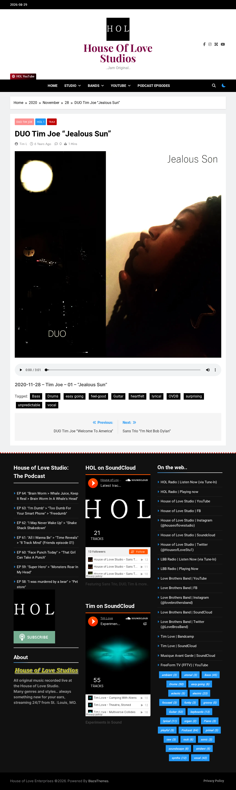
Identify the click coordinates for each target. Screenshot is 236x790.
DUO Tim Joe (24, 122)
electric (199, 693)
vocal (51, 405)
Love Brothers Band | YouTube (184, 578)
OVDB (173, 396)
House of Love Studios (118, 53)
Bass (36, 396)
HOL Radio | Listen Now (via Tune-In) (189, 482)
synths (179, 758)
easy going (74, 396)
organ (190, 721)
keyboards (199, 711)
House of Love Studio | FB (181, 511)
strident (203, 748)
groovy (209, 702)
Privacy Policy (214, 781)
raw (171, 739)
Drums (52, 396)
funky (190, 702)
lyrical (156, 396)
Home (52, 86)
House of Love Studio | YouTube (185, 501)
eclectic (178, 693)
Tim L (23, 143)
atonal (190, 675)
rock (188, 739)
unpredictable (29, 405)
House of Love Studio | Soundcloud (188, 535)
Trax (52, 122)
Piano (210, 721)
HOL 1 (40, 122)
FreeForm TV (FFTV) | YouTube (184, 665)
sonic (206, 739)
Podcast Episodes (154, 86)
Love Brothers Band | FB (179, 588)
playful (167, 730)
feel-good (98, 396)
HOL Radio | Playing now (179, 492)
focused (169, 702)
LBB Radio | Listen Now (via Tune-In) (188, 559)
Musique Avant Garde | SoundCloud (188, 656)
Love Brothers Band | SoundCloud (186, 612)
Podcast (189, 730)
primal (212, 730)
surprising (194, 396)
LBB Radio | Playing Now (179, 569)
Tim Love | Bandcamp (177, 636)
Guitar (118, 396)
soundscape (178, 748)
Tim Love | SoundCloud (178, 646)
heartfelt (137, 396)
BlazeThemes (98, 781)
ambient (169, 675)
